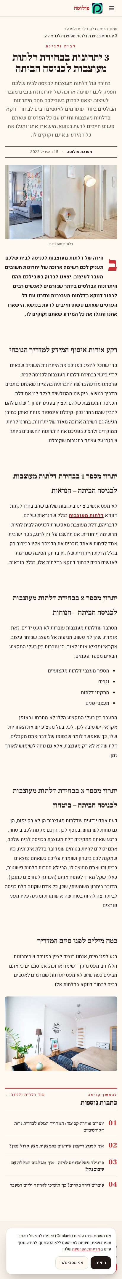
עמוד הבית (108, 29)
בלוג (92, 29)
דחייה (100, 1263)
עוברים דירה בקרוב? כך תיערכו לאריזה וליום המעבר (57, 1185)
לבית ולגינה (76, 29)
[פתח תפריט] (111, 8)
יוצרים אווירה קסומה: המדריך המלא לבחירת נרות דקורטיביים (59, 1127)
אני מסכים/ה (71, 1263)
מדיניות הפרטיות (86, 1249)
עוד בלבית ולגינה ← (25, 1095)
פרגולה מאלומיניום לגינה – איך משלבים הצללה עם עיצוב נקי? (57, 1166)
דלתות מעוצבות (86, 515)
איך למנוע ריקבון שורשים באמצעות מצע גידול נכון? (56, 1146)
